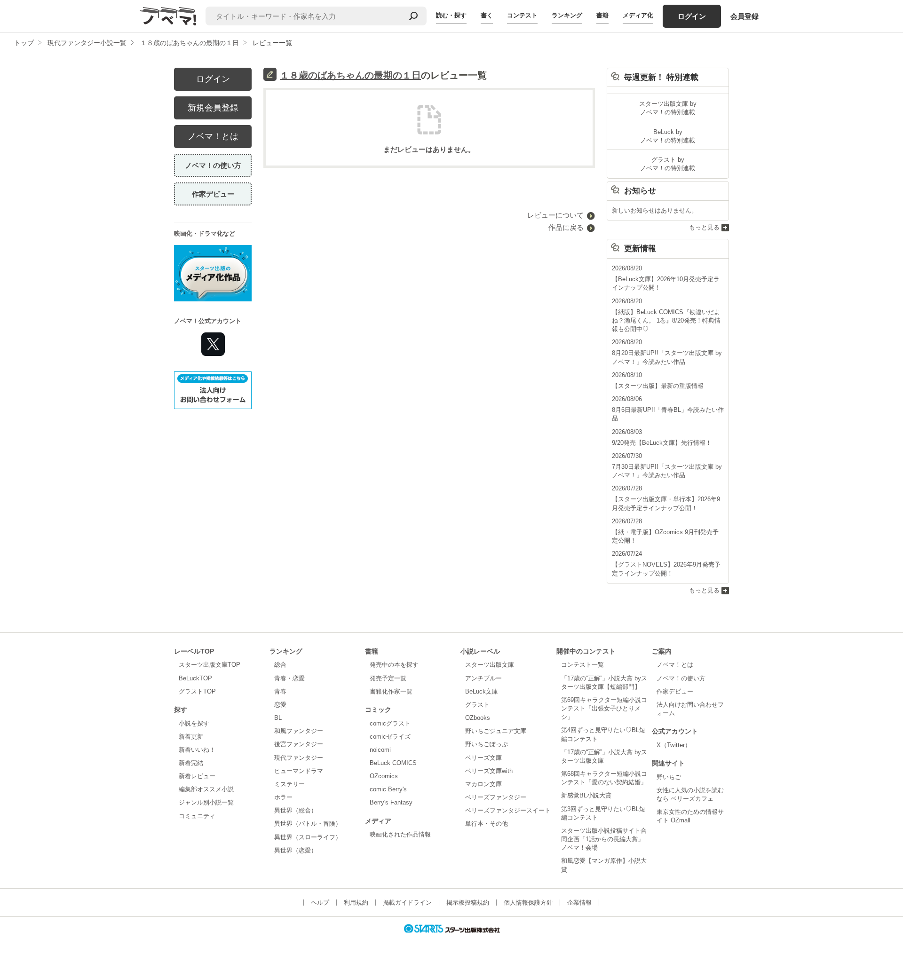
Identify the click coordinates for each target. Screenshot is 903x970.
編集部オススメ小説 (206, 789)
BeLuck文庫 (481, 691)
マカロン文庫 (483, 784)
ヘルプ (320, 902)
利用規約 (356, 902)
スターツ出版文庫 (489, 664)
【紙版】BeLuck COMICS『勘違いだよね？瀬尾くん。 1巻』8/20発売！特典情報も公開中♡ (666, 320)
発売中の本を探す (394, 664)
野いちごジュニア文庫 (495, 730)
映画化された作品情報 (400, 834)
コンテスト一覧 (582, 664)
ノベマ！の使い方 (213, 165)
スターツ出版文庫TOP (209, 664)
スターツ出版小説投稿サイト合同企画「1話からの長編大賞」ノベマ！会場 (604, 839)
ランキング (567, 15)
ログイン (692, 16)
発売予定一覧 (388, 678)
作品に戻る (566, 227)
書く (487, 15)
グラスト (477, 704)
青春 (280, 691)
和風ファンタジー (298, 730)
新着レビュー (197, 776)
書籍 (602, 15)
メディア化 (638, 15)
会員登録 (744, 16)
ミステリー (289, 784)
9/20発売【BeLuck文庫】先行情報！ (662, 442)
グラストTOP (197, 691)
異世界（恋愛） (295, 850)
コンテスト (522, 15)
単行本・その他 (486, 823)
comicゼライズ (390, 736)
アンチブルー (483, 678)
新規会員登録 (213, 107)
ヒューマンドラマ (298, 770)
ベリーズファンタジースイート (508, 810)
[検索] (413, 16)
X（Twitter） (674, 745)
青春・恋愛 (289, 678)
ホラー (283, 797)
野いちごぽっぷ (486, 744)
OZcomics (384, 776)
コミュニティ (197, 816)
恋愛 (280, 704)
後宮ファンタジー (298, 744)
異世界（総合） (295, 810)
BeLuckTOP (195, 678)
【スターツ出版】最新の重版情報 (658, 385)
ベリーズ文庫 (483, 757)
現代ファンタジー (298, 757)
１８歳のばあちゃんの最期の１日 (350, 75)
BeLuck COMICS (393, 762)
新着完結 (191, 762)
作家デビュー (213, 194)
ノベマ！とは (213, 136)
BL (278, 717)
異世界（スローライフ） (307, 837)
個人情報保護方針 (528, 902)
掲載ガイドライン (407, 902)
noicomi (380, 749)
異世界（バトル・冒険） (307, 823)
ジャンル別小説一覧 (206, 802)
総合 (280, 664)
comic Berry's (388, 789)
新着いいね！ (197, 749)
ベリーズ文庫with (489, 770)
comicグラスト (390, 723)
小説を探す (194, 723)
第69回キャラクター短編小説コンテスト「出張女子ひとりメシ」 (604, 708)
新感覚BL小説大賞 (586, 795)
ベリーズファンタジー (495, 797)
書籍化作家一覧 (391, 691)
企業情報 (579, 902)
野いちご (669, 777)
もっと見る (704, 227)
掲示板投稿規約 (467, 902)
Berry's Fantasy (391, 802)
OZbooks (477, 717)
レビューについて (555, 215)
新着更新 (191, 736)
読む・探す (451, 15)
